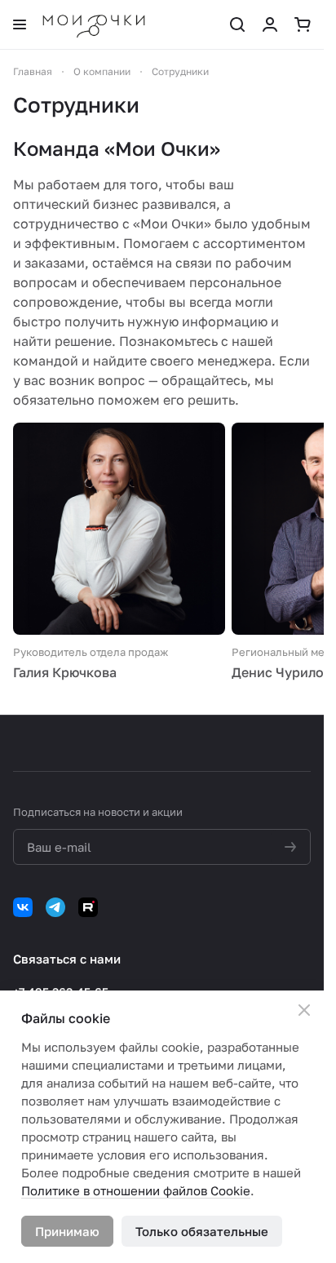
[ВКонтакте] (23, 907)
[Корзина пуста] (302, 24)
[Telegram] (55, 907)
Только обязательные (201, 1231)
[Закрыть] (304, 1010)
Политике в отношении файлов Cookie (135, 1190)
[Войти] (270, 24)
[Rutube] (88, 907)
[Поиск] (237, 24)
